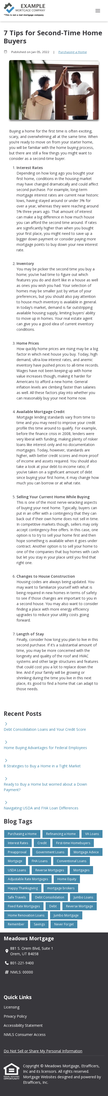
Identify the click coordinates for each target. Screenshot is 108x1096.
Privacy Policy (15, 1016)
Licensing (11, 1007)
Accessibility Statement (23, 1025)
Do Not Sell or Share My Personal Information (43, 1050)
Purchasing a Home (72, 52)
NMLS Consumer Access (25, 1034)
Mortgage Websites (40, 1076)
